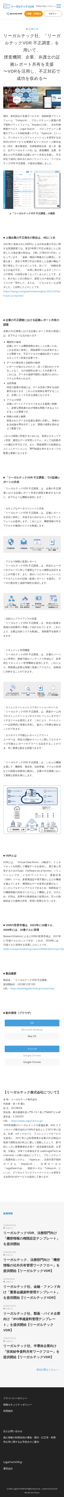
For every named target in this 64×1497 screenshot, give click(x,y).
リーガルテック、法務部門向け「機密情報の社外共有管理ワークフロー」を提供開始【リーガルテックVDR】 (31, 1265)
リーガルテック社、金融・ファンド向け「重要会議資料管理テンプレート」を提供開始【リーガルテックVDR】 (31, 1292)
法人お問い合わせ (12, 1431)
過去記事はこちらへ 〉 (48, 1369)
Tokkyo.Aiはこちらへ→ (46, 6)
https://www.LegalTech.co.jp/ (27, 1120)
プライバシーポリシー (15, 1398)
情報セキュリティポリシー (17, 1404)
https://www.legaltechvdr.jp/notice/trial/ (32, 988)
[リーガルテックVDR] (18, 5)
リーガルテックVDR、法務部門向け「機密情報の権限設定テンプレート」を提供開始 (31, 1238)
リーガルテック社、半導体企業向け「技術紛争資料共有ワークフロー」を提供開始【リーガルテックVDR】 (31, 1351)
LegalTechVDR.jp (12, 1462)
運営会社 (8, 1468)
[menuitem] (53, 8)
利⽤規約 (8, 1411)
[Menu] (54, 8)
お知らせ (33, 28)
